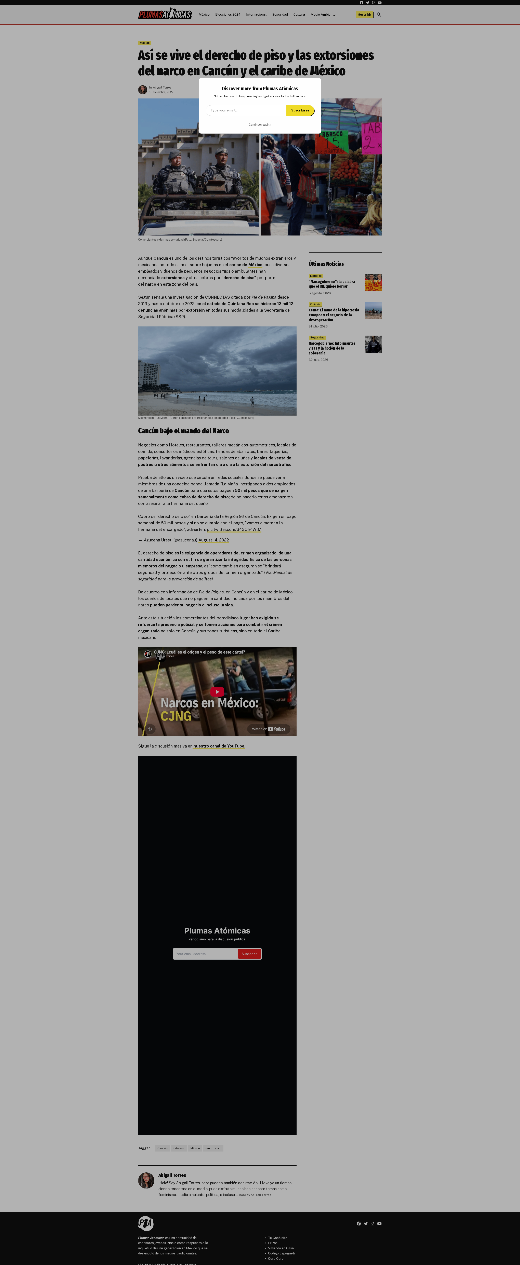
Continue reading (260, 124)
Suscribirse (300, 110)
